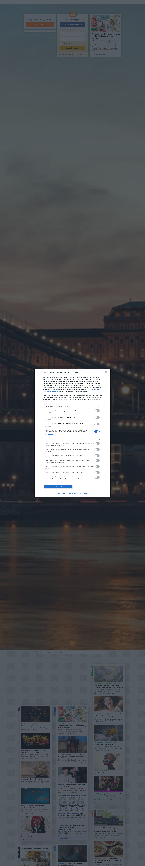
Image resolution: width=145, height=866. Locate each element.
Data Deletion (61, 493)
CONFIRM (58, 487)
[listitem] (72, 406)
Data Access (72, 493)
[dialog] (72, 433)
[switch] (97, 410)
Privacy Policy (83, 493)
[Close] (107, 372)
